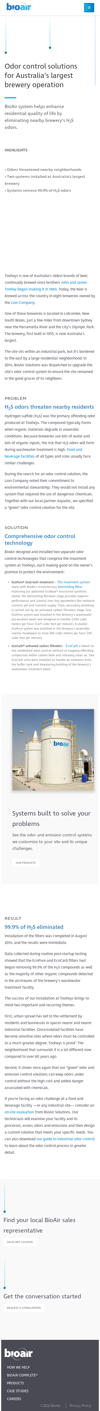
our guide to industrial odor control (65, 1139)
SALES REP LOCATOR (20, 1242)
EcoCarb (72, 646)
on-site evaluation (19, 1112)
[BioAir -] (18, 8)
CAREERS (14, 1399)
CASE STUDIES (17, 1391)
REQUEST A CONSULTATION (24, 1308)
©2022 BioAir (50, 1405)
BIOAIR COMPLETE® (22, 1375)
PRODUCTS (15, 1383)
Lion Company (22, 302)
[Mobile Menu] (89, 7)
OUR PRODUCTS (26, 863)
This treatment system (73, 582)
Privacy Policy (80, 1405)
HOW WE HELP (18, 1367)
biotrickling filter (70, 587)
